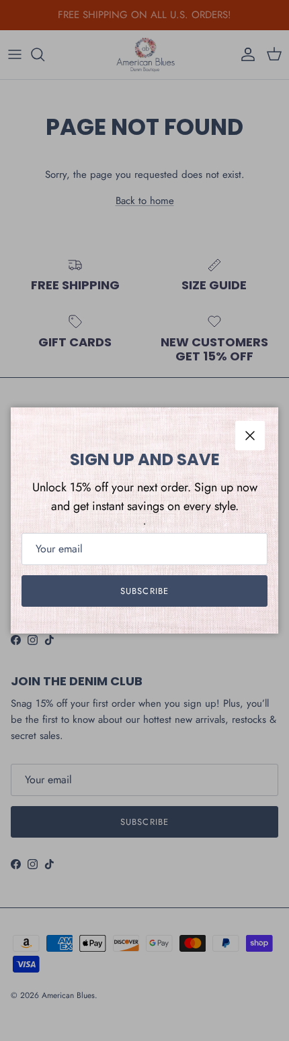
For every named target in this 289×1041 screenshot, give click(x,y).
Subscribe (144, 591)
